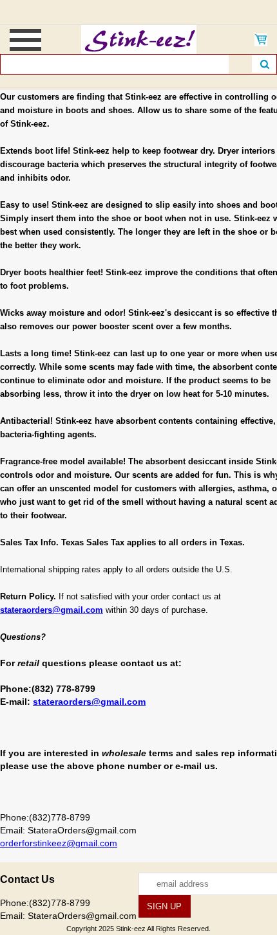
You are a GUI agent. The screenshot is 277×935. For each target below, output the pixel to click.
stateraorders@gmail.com (51, 610)
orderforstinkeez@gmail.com (58, 843)
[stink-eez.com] (138, 38)
